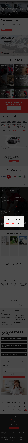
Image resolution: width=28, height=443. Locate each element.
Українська (10, 223)
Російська (17, 223)
